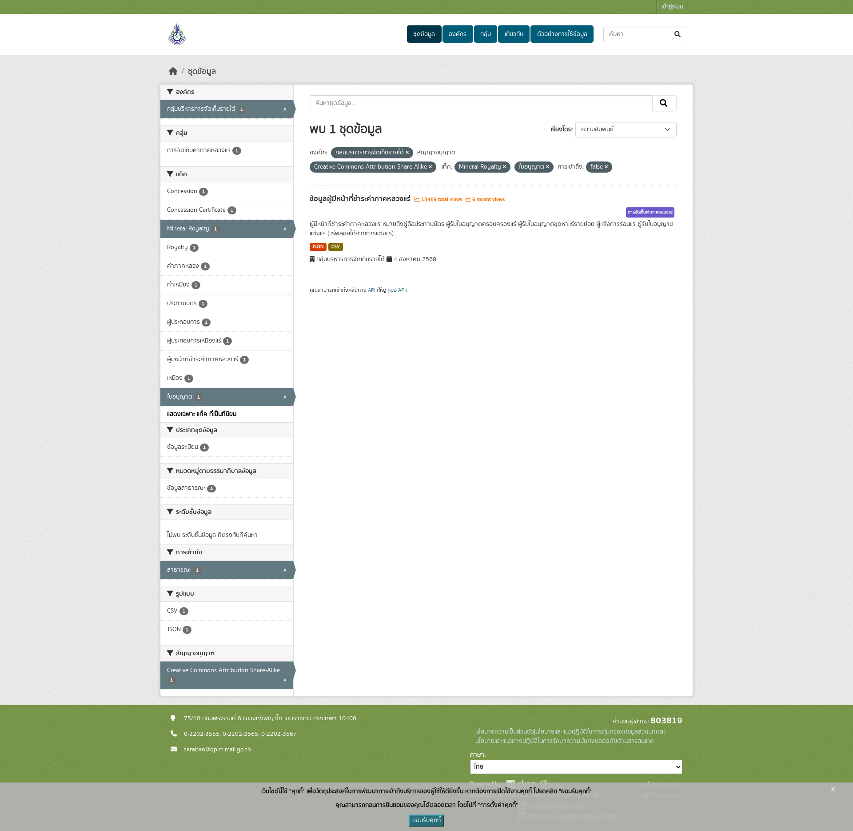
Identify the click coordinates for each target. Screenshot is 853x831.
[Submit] (678, 34)
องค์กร (457, 34)
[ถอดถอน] (407, 153)
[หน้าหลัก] (173, 71)
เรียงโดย (561, 129)
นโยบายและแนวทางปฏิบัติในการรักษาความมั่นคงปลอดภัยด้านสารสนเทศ (564, 741)
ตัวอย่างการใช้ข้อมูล (562, 34)
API (371, 290)
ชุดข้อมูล (424, 34)
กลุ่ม (485, 34)
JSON (317, 246)
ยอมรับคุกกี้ (426, 820)
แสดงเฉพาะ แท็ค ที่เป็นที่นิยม (201, 414)
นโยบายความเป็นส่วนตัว (504, 731)
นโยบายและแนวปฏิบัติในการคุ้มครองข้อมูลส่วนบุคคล (599, 731)
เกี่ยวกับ (514, 34)
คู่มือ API (396, 290)
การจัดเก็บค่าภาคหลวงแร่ (650, 212)
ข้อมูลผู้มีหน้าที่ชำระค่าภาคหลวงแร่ (361, 199)
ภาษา (477, 754)
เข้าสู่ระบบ (672, 7)
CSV (335, 246)
